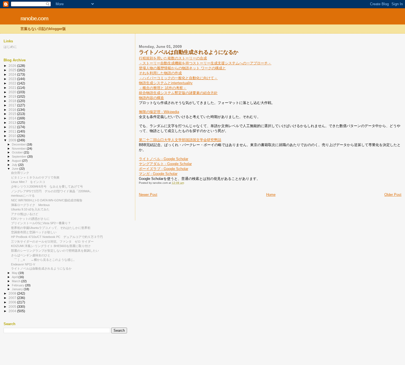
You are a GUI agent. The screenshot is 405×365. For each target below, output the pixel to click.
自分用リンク (20, 172)
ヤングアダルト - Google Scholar (165, 164)
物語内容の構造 (151, 98)
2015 (13, 114)
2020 (13, 92)
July (15, 164)
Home (271, 195)
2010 (13, 136)
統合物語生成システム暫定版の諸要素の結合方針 (178, 93)
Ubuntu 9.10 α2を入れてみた (30, 209)
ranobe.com (34, 18)
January (18, 289)
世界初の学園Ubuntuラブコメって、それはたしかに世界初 (50, 227)
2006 (13, 302)
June (15, 168)
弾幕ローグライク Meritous (30, 205)
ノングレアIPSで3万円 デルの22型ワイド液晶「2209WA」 (52, 191)
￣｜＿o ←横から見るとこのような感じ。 (43, 259)
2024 (13, 74)
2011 (13, 131)
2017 (13, 105)
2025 (13, 70)
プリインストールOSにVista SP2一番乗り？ (41, 223)
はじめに (10, 46)
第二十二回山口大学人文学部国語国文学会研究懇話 (180, 140)
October (18, 152)
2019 (13, 96)
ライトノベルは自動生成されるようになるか (41, 268)
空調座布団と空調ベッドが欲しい (33, 232)
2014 (13, 118)
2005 (13, 306)
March (16, 281)
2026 (13, 65)
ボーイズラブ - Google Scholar (163, 169)
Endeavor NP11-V (23, 264)
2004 (13, 311)
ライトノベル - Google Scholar (163, 159)
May (15, 273)
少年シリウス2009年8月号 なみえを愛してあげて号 (47, 186)
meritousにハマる (23, 195)
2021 (13, 87)
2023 (13, 79)
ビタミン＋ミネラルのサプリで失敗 (35, 177)
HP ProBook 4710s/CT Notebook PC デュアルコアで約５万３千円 (57, 236)
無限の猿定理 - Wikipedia (159, 112)
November (19, 148)
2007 (13, 298)
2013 (13, 122)
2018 (13, 101)
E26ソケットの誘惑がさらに (30, 218)
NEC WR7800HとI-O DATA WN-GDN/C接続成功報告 (46, 200)
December (19, 144)
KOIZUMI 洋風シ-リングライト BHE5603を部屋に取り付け (51, 246)
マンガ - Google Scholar (158, 174)
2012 (13, 127)
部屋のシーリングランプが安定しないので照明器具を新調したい (55, 250)
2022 (13, 83)
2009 (13, 140)
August (17, 160)
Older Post (392, 195)
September (19, 156)
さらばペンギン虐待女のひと (30, 255)
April (15, 277)
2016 (13, 109)
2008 (13, 293)
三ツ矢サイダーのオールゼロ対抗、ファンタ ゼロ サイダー (52, 241)
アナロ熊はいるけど (24, 214)
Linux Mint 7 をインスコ (28, 181)
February (18, 285)
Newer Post (148, 195)
